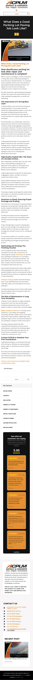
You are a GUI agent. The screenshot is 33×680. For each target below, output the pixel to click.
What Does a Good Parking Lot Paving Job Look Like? (15, 64)
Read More (9, 661)
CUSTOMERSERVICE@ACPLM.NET (16, 629)
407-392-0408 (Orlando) (13, 619)
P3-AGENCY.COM (19, 677)
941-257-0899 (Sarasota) (14, 621)
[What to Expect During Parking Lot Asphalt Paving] (18, 34)
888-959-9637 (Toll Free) (14, 611)
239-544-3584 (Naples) (13, 624)
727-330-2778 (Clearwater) (14, 616)
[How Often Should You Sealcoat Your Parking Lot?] (15, 34)
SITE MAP (23, 675)
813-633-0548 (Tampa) (13, 613)
